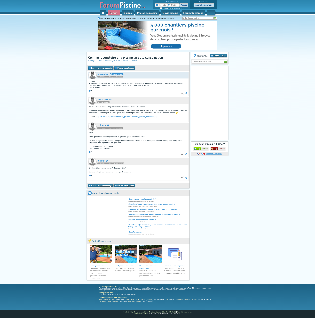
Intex (195, 299)
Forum (114, 13)
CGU (163, 312)
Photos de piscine (147, 13)
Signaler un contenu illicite (139, 312)
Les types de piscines (124, 266)
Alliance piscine (103, 299)
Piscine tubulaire (113, 301)
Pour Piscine (207, 299)
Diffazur (171, 299)
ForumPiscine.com (194, 288)
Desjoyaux (149, 299)
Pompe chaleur (140, 299)
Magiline (200, 299)
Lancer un (101, 68)
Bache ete (112, 299)
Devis (166, 299)
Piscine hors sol (188, 299)
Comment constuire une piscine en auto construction (125, 57)
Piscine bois (130, 299)
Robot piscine (103, 301)
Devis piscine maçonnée (100, 266)
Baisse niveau (120, 299)
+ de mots (149, 301)
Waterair (138, 301)
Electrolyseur (179, 299)
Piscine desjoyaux (159, 299)
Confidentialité (171, 312)
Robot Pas (131, 301)
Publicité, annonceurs (184, 312)
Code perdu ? (179, 8)
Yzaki (143, 301)
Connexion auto (168, 8)
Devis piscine (170, 13)
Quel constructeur (105, 294)
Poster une (125, 68)
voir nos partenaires (129, 294)
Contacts (126, 312)
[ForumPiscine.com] (99, 18)
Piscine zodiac (123, 301)
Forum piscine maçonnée (174, 266)
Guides (128, 13)
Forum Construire (193, 13)
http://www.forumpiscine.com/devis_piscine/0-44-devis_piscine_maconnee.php (127, 117)
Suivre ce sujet (219, 56)
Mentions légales (155, 312)
